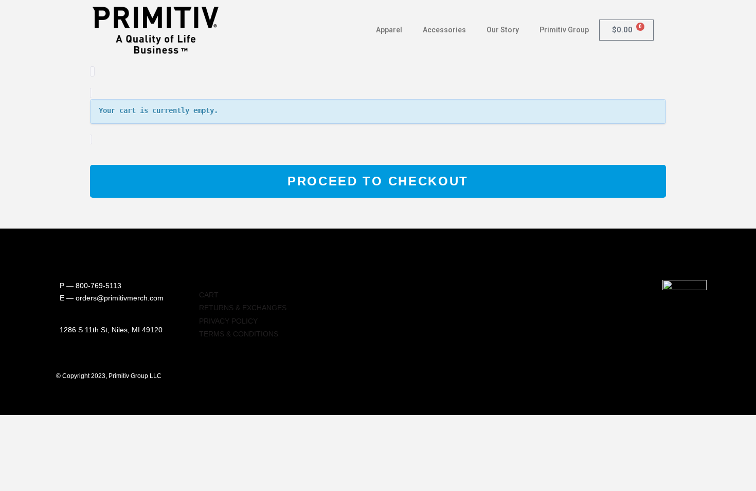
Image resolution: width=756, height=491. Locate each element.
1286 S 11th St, (86, 330)
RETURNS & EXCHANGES (242, 308)
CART (209, 295)
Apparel (389, 30)
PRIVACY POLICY (228, 321)
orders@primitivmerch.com (120, 298)
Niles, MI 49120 (137, 330)
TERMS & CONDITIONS (238, 334)
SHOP (209, 281)
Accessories (444, 30)
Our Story (503, 30)
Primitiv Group (564, 30)
